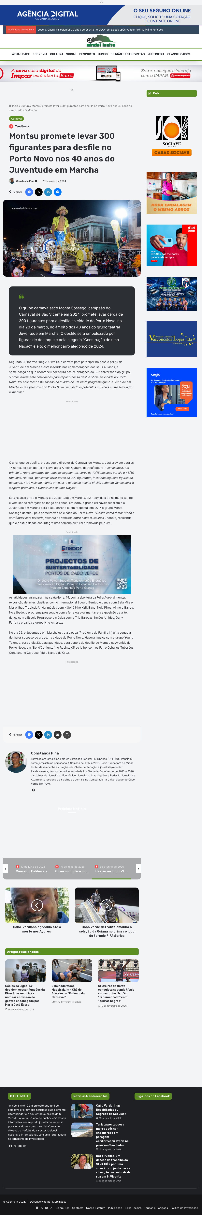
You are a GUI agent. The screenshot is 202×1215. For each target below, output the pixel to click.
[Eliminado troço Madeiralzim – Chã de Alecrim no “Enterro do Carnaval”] (72, 970)
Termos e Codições (156, 1207)
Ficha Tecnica (133, 1207)
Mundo (103, 54)
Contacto (77, 1207)
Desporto (87, 54)
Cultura (56, 54)
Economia (40, 54)
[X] (15, 1146)
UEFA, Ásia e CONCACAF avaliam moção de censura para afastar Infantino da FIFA (88, 29)
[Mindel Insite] (101, 41)
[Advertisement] (72, 431)
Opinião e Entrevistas (127, 54)
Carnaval (16, 118)
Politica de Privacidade (184, 1207)
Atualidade (21, 54)
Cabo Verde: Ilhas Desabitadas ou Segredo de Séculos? (111, 1110)
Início (15, 105)
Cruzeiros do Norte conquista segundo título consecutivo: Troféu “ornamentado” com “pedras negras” (116, 993)
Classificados (178, 54)
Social (71, 54)
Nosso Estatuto (95, 1207)
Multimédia (156, 54)
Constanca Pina (25, 181)
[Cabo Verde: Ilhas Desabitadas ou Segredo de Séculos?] (82, 1111)
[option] (32, 868)
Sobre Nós (62, 1207)
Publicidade (115, 1207)
